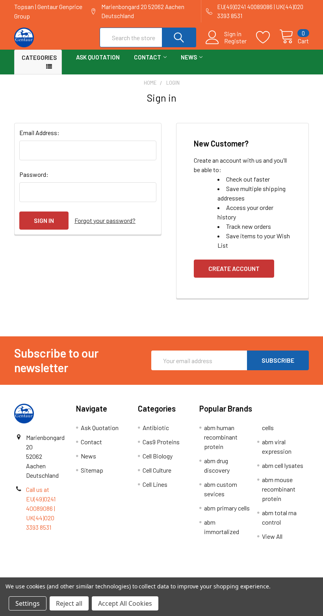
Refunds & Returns (198, 574)
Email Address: (39, 132)
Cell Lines (155, 484)
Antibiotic (156, 427)
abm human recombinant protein (221, 437)
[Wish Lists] (267, 37)
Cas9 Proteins (161, 441)
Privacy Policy (272, 574)
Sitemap (92, 470)
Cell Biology (158, 456)
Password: (33, 174)
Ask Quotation (98, 57)
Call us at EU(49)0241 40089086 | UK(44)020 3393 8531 (41, 508)
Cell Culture (157, 470)
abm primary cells (227, 508)
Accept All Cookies (125, 603)
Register (235, 41)
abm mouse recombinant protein (278, 489)
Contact (147, 57)
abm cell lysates (282, 465)
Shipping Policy (124, 574)
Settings (27, 603)
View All (272, 536)
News (189, 57)
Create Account (234, 268)
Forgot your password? (105, 220)
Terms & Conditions (51, 574)
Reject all (69, 603)
